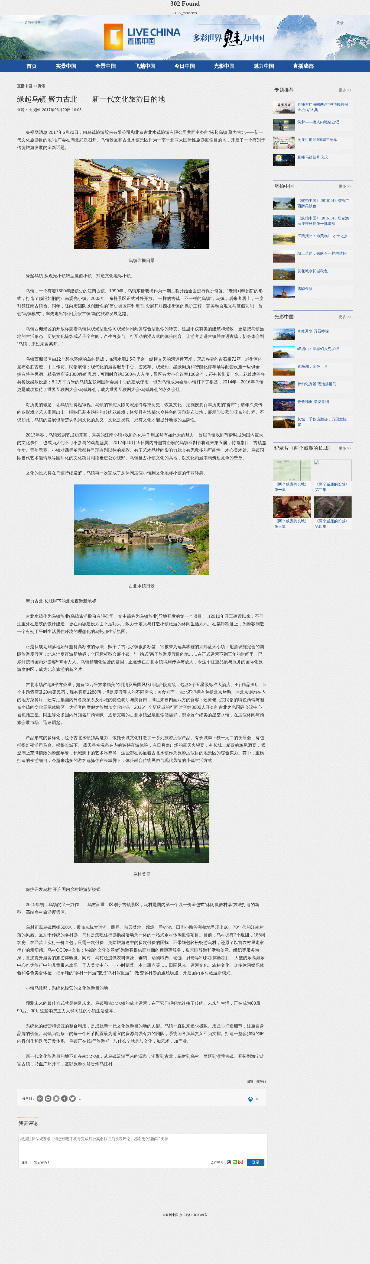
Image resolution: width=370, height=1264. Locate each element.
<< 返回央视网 (30, 23)
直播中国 (24, 86)
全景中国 (105, 66)
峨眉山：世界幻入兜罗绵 (318, 349)
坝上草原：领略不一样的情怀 (322, 253)
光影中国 (224, 66)
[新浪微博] (40, 1098)
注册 (24, 1162)
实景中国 (66, 66)
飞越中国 (145, 66)
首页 (32, 66)
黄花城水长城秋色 (312, 271)
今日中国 (184, 66)
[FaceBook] (64, 1098)
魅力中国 (264, 66)
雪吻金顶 (305, 289)
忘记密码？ (42, 1162)
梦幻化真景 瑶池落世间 (316, 384)
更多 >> (345, 90)
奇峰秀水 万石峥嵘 (313, 331)
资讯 (41, 86)
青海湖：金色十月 (312, 366)
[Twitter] (72, 1098)
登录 (340, 23)
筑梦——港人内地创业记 (318, 122)
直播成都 (303, 66)
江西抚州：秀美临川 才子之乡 (322, 236)
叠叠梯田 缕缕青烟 (313, 402)
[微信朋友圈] (48, 1098)
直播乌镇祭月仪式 (312, 157)
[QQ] (56, 1098)
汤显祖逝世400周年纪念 (317, 140)
